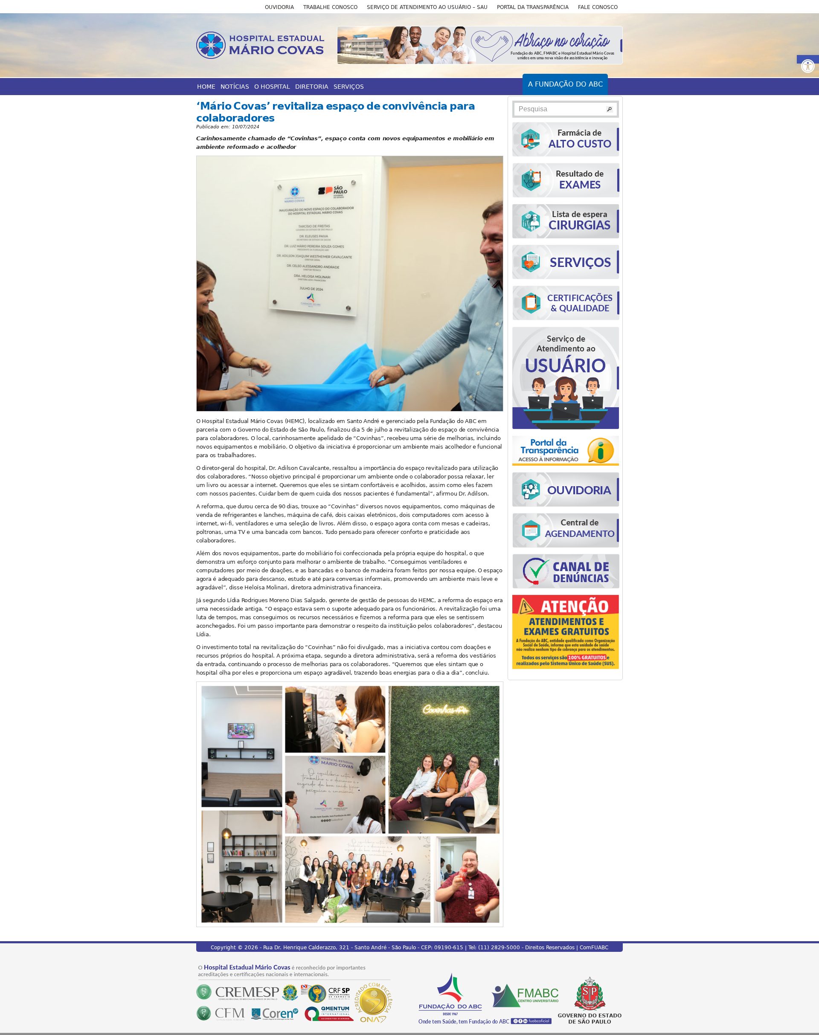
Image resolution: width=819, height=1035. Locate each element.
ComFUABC (594, 948)
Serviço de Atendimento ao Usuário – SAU (427, 7)
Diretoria (311, 86)
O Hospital (272, 86)
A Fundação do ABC (565, 84)
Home (206, 86)
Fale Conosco (598, 7)
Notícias (235, 86)
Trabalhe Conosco (330, 7)
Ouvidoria (279, 7)
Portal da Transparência (533, 7)
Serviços (349, 86)
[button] (808, 59)
